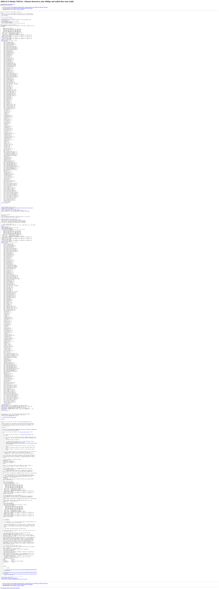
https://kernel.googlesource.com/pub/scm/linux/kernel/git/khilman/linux (21, 573)
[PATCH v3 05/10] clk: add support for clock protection (22, 8)
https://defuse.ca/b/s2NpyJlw (9, 417)
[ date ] (12, 9)
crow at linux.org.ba (23, 421)
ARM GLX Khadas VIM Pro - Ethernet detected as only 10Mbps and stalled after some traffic (31, 7)
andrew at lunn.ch (29, 437)
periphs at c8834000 (8, 415)
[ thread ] (15, 9)
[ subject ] (18, 9)
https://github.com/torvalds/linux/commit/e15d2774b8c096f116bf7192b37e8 (21, 572)
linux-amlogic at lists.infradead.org (9, 578)
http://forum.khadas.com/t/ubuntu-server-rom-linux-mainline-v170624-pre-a (20, 429)
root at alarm (5, 18)
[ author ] (22, 9)
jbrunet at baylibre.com (11, 4)
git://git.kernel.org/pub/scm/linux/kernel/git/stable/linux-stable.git (17, 207)
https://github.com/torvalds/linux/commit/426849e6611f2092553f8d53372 (21, 569)
